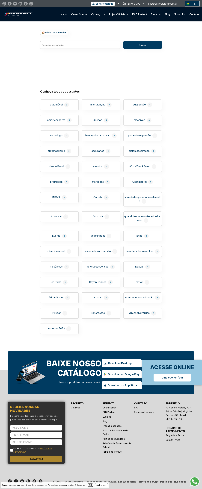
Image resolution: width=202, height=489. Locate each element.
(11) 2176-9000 (131, 3)
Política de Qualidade (114, 438)
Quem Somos (79, 14)
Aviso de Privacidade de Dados (115, 432)
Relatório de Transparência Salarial (117, 445)
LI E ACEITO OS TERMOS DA (32, 450)
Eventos (155, 14)
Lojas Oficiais (117, 14)
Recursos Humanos (144, 412)
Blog (167, 14)
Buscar (142, 45)
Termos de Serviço (148, 481)
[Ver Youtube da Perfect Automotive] (15, 4)
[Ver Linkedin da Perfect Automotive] (20, 4)
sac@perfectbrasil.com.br (162, 3)
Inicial (63, 14)
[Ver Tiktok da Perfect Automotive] (26, 4)
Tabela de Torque (112, 451)
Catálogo (96, 14)
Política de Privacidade (173, 481)
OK (90, 485)
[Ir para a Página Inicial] (17, 18)
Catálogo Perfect (172, 377)
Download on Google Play (124, 374)
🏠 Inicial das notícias (54, 32)
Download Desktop (120, 363)
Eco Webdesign (127, 481)
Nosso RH (179, 14)
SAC (136, 407)
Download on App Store (122, 385)
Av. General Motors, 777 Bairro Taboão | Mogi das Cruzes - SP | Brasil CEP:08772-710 (179, 413)
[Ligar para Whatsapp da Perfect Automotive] (31, 4)
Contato (194, 14)
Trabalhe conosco (112, 426)
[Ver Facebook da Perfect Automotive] (10, 4)
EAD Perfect (139, 14)
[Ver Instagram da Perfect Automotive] (4, 4)
